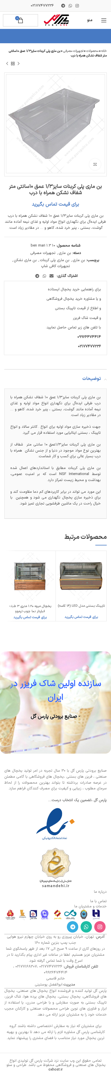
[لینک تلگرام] (63, 5)
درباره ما (100, 892)
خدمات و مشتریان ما (90, 906)
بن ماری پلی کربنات (54, 260)
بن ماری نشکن (25, 260)
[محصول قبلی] (18, 64)
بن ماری (65, 253)
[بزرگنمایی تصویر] (95, 164)
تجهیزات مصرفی (73, 51)
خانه (104, 51)
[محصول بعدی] (7, 64)
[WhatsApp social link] (70, 5)
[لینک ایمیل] (51, 276)
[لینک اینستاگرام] (77, 5)
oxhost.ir (55, 1070)
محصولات (92, 51)
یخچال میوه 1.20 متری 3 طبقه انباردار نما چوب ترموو (30, 609)
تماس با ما (98, 901)
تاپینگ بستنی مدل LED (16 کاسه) (81, 605)
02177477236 (42, 6)
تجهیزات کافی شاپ (55, 266)
